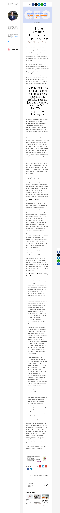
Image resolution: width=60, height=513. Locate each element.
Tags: (30, 475)
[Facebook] (33, 4)
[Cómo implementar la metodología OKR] (29, 497)
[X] (36, 4)
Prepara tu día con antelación (44, 485)
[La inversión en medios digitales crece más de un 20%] (37, 497)
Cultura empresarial (42, 41)
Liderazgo (43, 42)
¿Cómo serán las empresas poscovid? (30, 485)
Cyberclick (9, 23)
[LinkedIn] (39, 4)
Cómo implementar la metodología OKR (29, 501)
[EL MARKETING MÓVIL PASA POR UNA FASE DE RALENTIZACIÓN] (45, 497)
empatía (35, 475)
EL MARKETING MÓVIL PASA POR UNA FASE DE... (45, 502)
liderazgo (39, 475)
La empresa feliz (37, 42)
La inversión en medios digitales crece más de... (37, 501)
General (30, 42)
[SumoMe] (44, 4)
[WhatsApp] (41, 4)
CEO (32, 475)
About (9, 8)
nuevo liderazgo (44, 475)
